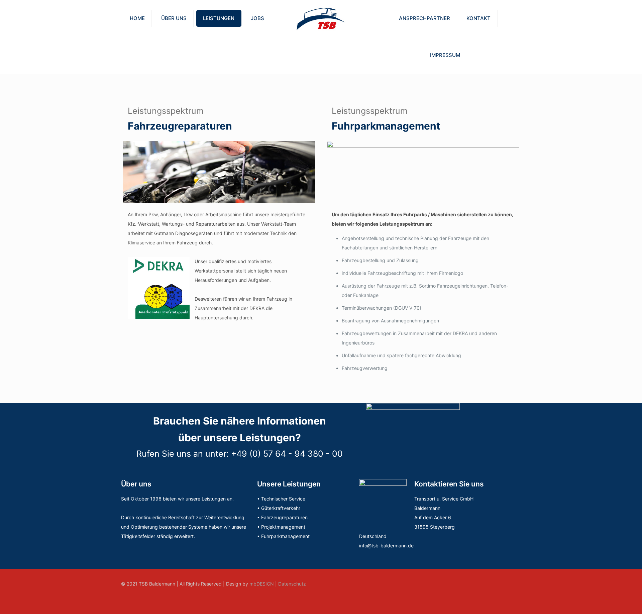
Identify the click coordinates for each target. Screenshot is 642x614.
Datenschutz (292, 584)
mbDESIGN (261, 584)
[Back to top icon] (514, 583)
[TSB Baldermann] (321, 18)
